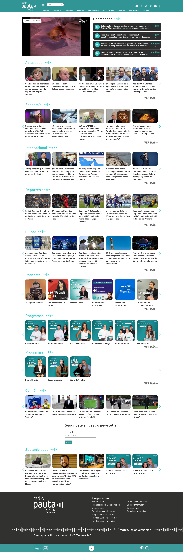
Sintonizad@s (143, 343)
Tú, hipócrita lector (34, 302)
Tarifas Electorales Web (103, 521)
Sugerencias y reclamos (103, 514)
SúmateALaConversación (132, 529)
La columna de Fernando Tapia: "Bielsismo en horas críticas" (144, 414)
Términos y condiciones (103, 511)
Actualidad (69, 11)
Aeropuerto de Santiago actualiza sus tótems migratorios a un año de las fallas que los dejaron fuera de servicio (38, 258)
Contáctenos (133, 508)
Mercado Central (77, 343)
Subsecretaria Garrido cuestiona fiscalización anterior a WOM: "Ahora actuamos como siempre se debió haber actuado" (37, 131)
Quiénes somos (99, 501)
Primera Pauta (32, 343)
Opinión (111, 11)
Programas (57, 11)
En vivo (45, 547)
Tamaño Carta (76, 302)
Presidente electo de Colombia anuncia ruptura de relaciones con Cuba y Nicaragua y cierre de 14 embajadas (144, 173)
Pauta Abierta (31, 380)
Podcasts (45, 11)
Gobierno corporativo (137, 501)
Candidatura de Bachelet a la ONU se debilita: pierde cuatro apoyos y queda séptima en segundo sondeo (37, 88)
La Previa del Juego (101, 343)
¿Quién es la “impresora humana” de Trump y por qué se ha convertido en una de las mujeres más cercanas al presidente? (63, 173)
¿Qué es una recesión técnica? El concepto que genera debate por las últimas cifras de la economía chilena (63, 131)
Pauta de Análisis (55, 343)
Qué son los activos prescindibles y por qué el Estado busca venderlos (63, 86)
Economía (80, 11)
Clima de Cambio (77, 380)
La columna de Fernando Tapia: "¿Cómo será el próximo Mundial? (90, 414)
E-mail (69, 432)
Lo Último (146, 11)
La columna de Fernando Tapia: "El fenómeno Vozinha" (36, 414)
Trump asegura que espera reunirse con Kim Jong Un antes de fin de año (37, 171)
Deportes (121, 11)
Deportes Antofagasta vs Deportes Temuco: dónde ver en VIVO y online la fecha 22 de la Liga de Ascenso (90, 216)
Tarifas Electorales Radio (104, 517)
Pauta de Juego (122, 343)
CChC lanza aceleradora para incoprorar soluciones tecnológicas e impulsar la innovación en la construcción (118, 258)
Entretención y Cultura (96, 11)
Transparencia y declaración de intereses (106, 506)
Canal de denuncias (136, 511)
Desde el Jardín (55, 380)
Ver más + (151, 97)
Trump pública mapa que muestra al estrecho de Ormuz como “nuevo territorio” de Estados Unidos (90, 173)
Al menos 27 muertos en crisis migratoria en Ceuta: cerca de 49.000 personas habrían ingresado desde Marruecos (118, 173)
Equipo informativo (136, 504)
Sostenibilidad (134, 11)
